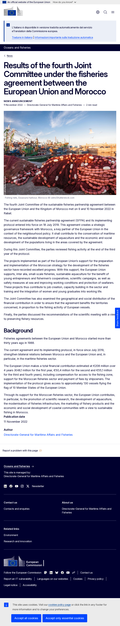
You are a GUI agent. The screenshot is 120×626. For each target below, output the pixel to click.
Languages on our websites (52, 578)
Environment (11, 535)
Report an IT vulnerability (18, 578)
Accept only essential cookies (65, 618)
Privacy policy (96, 578)
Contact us (86, 572)
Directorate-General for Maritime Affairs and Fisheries (38, 434)
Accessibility (30, 585)
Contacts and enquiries (17, 508)
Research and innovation (18, 541)
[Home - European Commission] (13, 11)
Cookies (77, 578)
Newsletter (38, 486)
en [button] (97, 12)
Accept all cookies (26, 618)
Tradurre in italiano (22, 37)
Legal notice (11, 585)
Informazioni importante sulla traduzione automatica (64, 37)
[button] (22, 450)
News (10, 55)
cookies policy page (59, 604)
